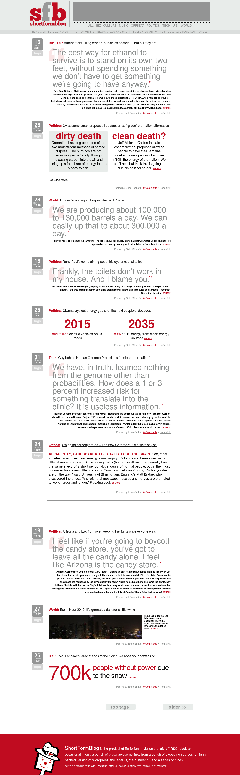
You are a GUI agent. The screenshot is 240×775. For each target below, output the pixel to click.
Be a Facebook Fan (181, 31)
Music (123, 25)
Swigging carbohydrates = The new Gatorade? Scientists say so (109, 444)
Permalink (165, 113)
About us (102, 766)
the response (79, 581)
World (186, 25)
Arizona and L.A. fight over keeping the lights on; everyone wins (109, 531)
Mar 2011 (37, 202)
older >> (178, 707)
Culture (109, 25)
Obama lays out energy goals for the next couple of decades (107, 310)
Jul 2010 (37, 359)
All (91, 25)
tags (37, 53)
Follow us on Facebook (154, 766)
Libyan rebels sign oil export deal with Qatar (92, 200)
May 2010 (37, 532)
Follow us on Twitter (149, 31)
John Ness (60, 180)
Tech (166, 25)
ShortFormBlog (82, 747)
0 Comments (150, 113)
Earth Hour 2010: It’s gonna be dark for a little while (97, 609)
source (167, 108)
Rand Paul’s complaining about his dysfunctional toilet (102, 261)
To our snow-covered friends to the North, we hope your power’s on (106, 655)
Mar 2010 (37, 611)
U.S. (175, 25)
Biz (98, 25)
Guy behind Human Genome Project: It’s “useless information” (104, 357)
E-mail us (113, 766)
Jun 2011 (37, 44)
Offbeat (137, 25)
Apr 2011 (37, 127)
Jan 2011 (37, 312)
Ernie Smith (90, 766)
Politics (153, 25)
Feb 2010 (37, 657)
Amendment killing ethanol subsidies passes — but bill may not (110, 42)
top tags (120, 707)
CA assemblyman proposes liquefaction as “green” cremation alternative (116, 125)
